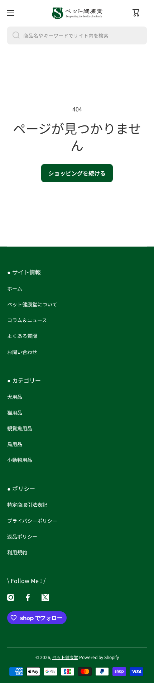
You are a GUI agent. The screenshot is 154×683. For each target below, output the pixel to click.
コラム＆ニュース (27, 320)
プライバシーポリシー (32, 520)
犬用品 (14, 396)
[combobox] (77, 35)
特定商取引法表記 (27, 504)
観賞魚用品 (19, 428)
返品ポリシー (22, 536)
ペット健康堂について (32, 304)
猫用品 (14, 412)
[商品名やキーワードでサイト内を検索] (13, 35)
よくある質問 (22, 335)
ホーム (14, 288)
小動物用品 (19, 459)
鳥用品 (14, 444)
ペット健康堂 (65, 657)
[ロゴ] (77, 13)
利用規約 (17, 552)
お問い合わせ (22, 351)
